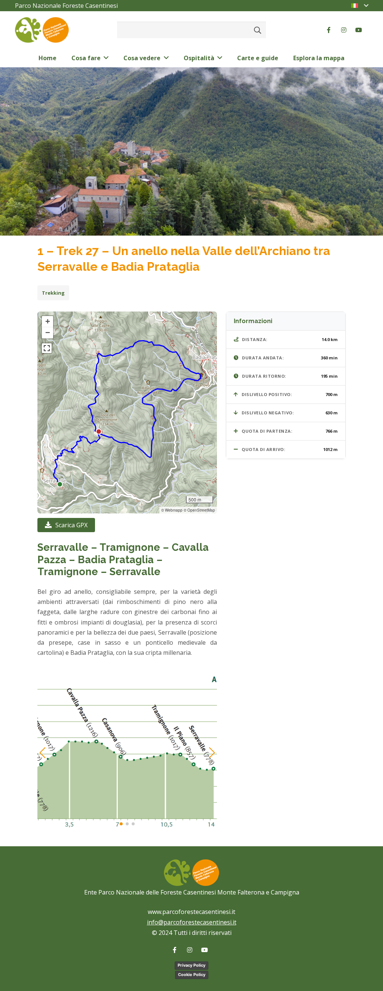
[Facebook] (328, 30)
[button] (47, 321)
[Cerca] (257, 30)
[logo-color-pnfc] (42, 30)
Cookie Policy (191, 974)
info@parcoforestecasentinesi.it (191, 922)
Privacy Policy (191, 965)
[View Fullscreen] (47, 348)
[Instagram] (343, 30)
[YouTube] (358, 30)
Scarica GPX (71, 525)
